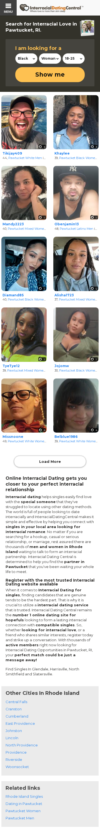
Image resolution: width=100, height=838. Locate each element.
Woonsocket (17, 766)
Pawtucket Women (23, 811)
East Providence (20, 723)
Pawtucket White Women (27, 441)
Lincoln (12, 738)
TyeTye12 (11, 366)
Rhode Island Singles (24, 796)
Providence (16, 752)
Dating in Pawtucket (24, 803)
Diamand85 (13, 295)
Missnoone (12, 437)
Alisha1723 (64, 295)
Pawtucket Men (20, 818)
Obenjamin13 (66, 224)
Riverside (14, 759)
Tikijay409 (12, 153)
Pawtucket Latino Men (76, 229)
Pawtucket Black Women (78, 158)
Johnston (14, 730)
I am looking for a (38, 48)
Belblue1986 (66, 437)
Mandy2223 (13, 224)
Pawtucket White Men (25, 158)
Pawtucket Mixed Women (27, 229)
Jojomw (61, 366)
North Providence (22, 745)
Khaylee (62, 153)
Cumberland (17, 716)
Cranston (14, 709)
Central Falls (16, 702)
